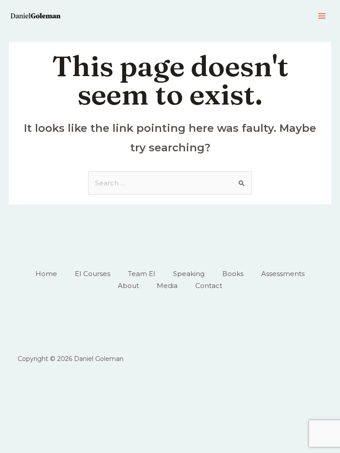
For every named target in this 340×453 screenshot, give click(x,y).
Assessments (283, 273)
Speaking (189, 273)
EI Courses (92, 273)
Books (232, 273)
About (128, 285)
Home (46, 273)
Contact (208, 285)
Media (167, 285)
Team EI (141, 273)
